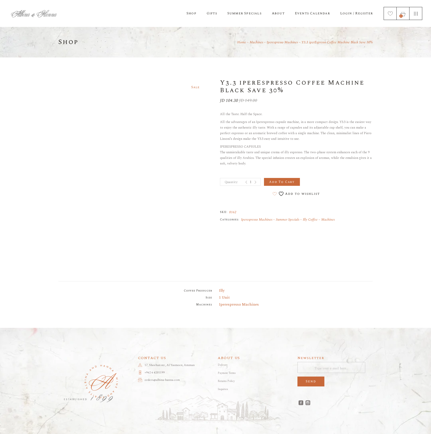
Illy (221, 291)
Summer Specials (287, 219)
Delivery (223, 365)
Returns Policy (226, 381)
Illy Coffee (310, 219)
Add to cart (282, 182)
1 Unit (224, 297)
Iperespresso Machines (256, 219)
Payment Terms (227, 373)
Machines (328, 219)
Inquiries (223, 389)
